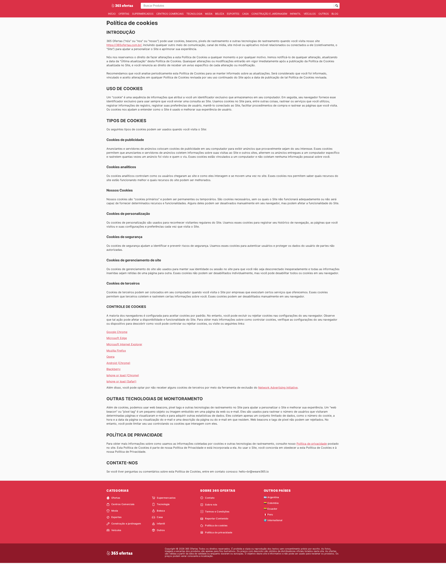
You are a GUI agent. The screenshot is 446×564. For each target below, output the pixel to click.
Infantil (295, 13)
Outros (323, 13)
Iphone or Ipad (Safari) (121, 381)
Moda (208, 13)
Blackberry (113, 369)
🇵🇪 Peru (268, 514)
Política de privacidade (312, 443)
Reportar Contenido (216, 518)
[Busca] (337, 6)
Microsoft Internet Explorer (124, 344)
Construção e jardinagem (269, 13)
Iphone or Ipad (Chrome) (122, 375)
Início (112, 13)
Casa (245, 13)
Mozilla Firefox (116, 350)
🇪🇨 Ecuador (270, 508)
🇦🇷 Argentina (271, 497)
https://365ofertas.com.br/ (123, 45)
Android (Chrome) (118, 363)
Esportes (233, 13)
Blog (335, 13)
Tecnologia (194, 13)
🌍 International (273, 520)
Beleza (219, 13)
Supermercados (142, 13)
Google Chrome (116, 332)
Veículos (310, 13)
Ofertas (123, 13)
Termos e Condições (217, 511)
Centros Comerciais (170, 13)
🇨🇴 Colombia (271, 503)
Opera (110, 356)
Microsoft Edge (116, 338)
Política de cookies (216, 525)
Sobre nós (211, 504)
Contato (209, 497)
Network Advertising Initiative (278, 387)
